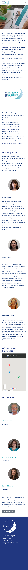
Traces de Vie (14, 131)
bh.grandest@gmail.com (10, 543)
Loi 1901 (12, 47)
